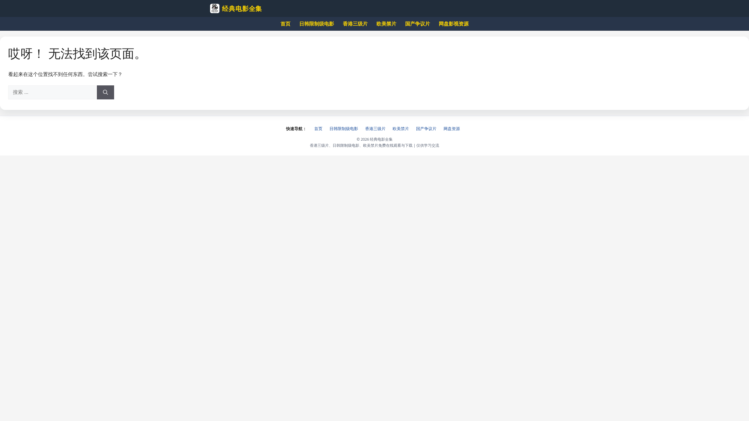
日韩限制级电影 (316, 23)
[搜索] (105, 92)
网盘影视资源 (454, 23)
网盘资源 (452, 128)
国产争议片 (417, 23)
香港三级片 (355, 23)
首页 (286, 23)
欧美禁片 (386, 23)
